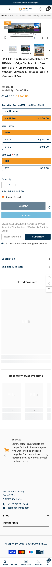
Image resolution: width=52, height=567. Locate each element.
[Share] (48, 207)
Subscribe (38, 236)
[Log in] (40, 9)
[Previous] (42, 38)
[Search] (10, 9)
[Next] (47, 38)
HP (12, 87)
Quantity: (6, 179)
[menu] (3, 9)
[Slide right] (47, 455)
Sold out (23, 206)
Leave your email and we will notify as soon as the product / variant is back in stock (24, 227)
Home (4, 15)
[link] (26, 357)
